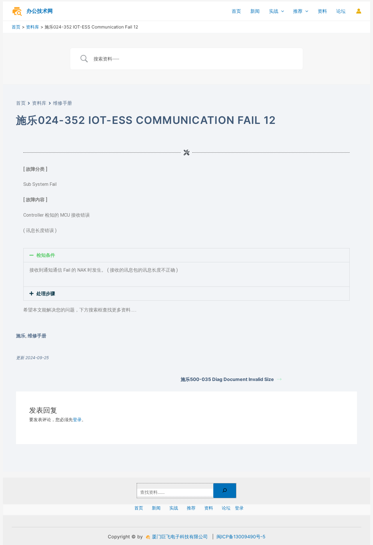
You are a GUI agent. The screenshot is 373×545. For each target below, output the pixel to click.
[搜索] (224, 490)
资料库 (39, 103)
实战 (273, 11)
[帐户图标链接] (358, 11)
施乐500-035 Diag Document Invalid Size (227, 379)
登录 (77, 419)
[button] (186, 255)
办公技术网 (40, 11)
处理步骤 (45, 293)
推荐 (297, 11)
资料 (322, 11)
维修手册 (62, 103)
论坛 (341, 11)
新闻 (255, 11)
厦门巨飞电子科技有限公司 (179, 536)
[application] (281, 11)
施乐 (20, 336)
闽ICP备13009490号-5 (241, 536)
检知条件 (45, 255)
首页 (236, 11)
